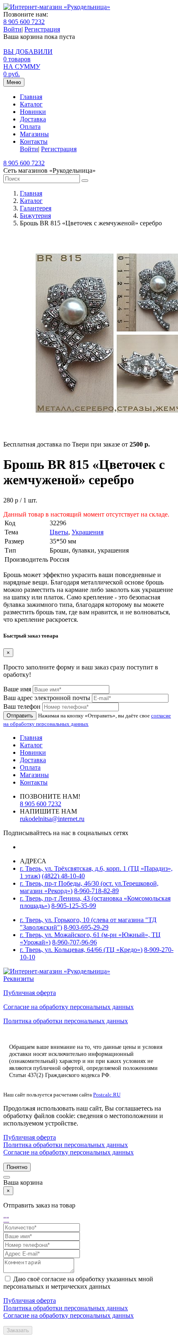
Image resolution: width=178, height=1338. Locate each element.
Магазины (34, 134)
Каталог (31, 104)
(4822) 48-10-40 (63, 875)
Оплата (30, 126)
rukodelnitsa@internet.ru (52, 818)
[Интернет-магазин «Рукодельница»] (56, 6)
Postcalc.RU (106, 1095)
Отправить (20, 715)
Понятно (17, 1167)
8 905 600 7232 (24, 21)
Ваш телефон (22, 706)
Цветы (59, 532)
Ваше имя (17, 689)
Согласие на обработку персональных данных (68, 1006)
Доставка (33, 119)
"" (6, 1219)
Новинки (33, 111)
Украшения (87, 532)
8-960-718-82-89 (96, 890)
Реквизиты (18, 978)
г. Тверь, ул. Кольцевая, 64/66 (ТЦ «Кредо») (81, 949)
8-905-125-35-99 (73, 905)
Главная (31, 96)
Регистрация (42, 29)
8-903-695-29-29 (86, 927)
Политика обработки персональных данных (65, 1020)
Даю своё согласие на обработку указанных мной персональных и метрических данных (78, 1282)
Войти (12, 29)
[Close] (6, 1177)
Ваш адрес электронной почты (46, 697)
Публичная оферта (29, 992)
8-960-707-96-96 (74, 942)
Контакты (34, 141)
